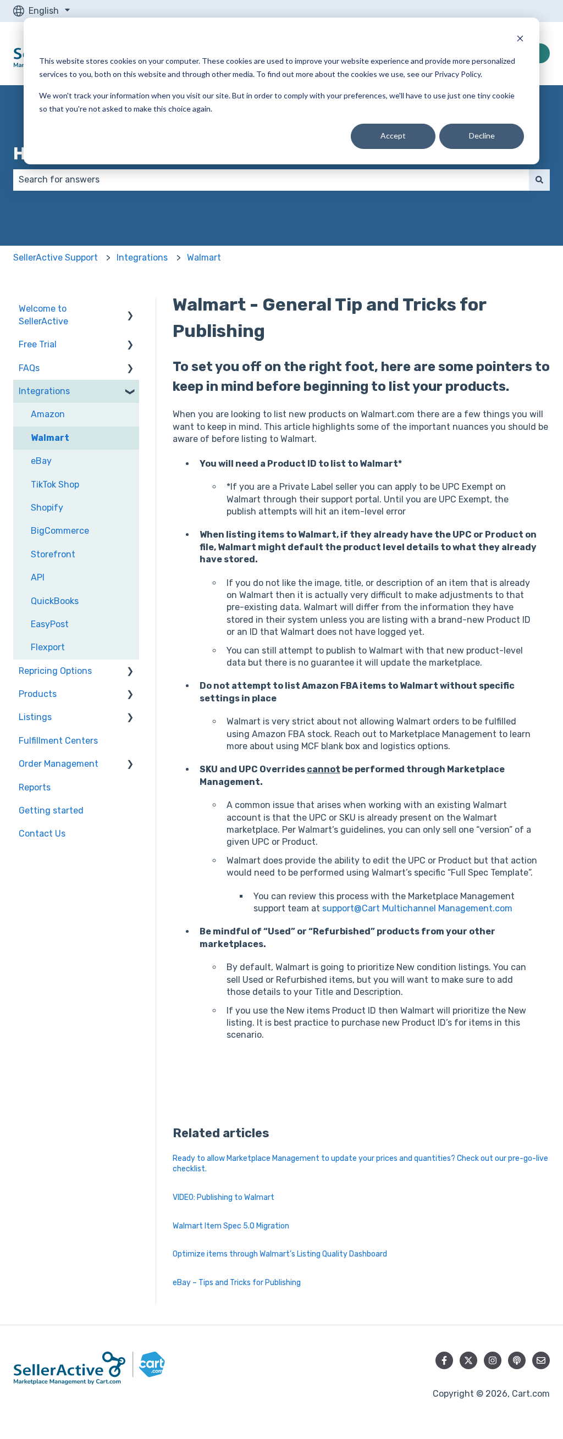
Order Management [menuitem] (58, 764)
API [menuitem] (38, 577)
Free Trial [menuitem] (38, 344)
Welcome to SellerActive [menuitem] (43, 314)
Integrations (142, 257)
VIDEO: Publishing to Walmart (223, 1197)
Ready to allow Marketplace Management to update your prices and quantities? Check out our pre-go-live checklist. (360, 1164)
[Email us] (541, 1360)
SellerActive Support (55, 257)
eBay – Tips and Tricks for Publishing (237, 1282)
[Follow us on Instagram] (492, 1360)
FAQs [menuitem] (29, 368)
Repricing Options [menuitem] (55, 671)
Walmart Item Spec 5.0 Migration (231, 1226)
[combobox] (271, 179)
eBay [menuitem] (41, 461)
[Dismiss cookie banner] (520, 40)
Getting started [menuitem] (51, 810)
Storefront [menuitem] (53, 554)
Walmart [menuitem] (50, 438)
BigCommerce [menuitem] (60, 530)
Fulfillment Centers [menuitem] (58, 740)
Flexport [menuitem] (48, 647)
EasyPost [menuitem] (50, 624)
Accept (393, 135)
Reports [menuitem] (35, 787)
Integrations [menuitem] (44, 391)
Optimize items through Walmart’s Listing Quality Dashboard (280, 1254)
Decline (482, 135)
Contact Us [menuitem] (42, 833)
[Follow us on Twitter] (468, 1360)
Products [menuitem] (38, 694)
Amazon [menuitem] (48, 414)
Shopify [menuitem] (47, 507)
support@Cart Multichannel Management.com (417, 908)
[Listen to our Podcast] (517, 1360)
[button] (130, 309)
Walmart (204, 257)
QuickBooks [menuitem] (55, 601)
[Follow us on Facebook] (444, 1360)
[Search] (539, 179)
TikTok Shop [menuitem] (55, 484)
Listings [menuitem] (35, 717)
